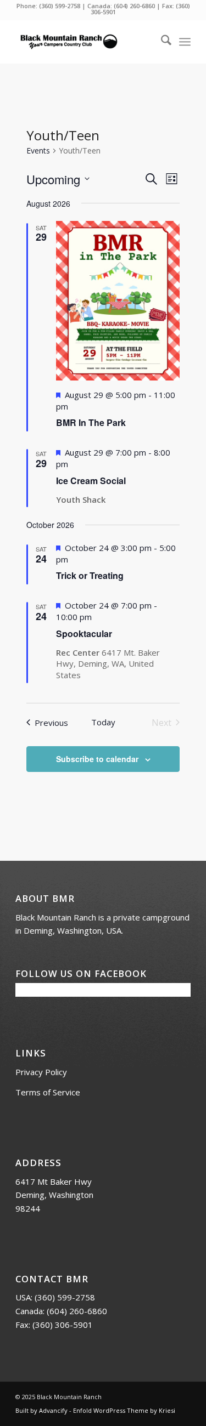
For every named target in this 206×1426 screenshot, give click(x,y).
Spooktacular (84, 633)
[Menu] (185, 42)
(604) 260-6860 (134, 6)
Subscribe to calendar (97, 758)
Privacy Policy (41, 1071)
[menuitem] (160, 42)
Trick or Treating (90, 575)
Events (38, 150)
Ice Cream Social (91, 480)
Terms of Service (47, 1092)
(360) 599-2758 (59, 6)
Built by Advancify (41, 1410)
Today (103, 722)
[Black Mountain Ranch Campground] (85, 42)
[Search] (160, 42)
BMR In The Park (91, 422)
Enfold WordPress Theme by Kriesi (124, 1410)
